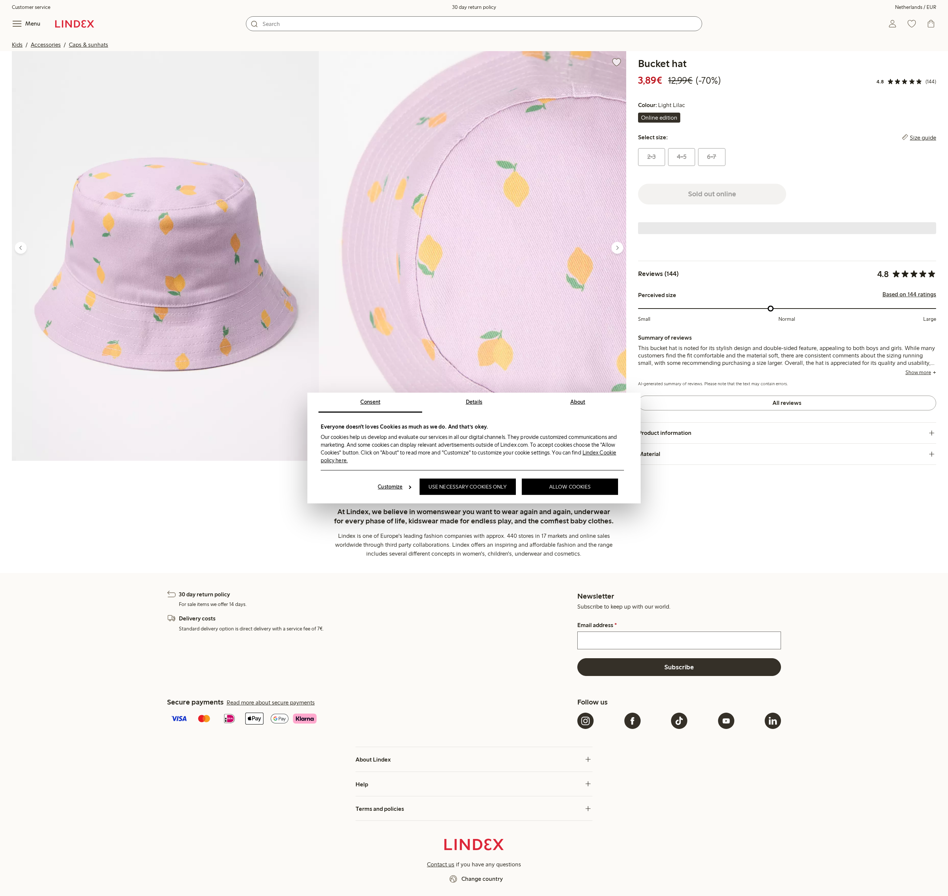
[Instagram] (585, 721)
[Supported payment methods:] (370, 719)
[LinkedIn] (773, 721)
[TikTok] (679, 721)
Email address (597, 625)
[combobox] (474, 23)
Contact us (440, 864)
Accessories (46, 44)
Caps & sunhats (88, 44)
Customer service (31, 7)
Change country (482, 878)
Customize (390, 486)
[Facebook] (632, 721)
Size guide (923, 137)
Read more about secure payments (271, 702)
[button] (165, 256)
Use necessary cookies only (467, 486)
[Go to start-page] (74, 24)
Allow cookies (570, 486)
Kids (17, 44)
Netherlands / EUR (915, 7)
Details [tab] (474, 402)
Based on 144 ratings (909, 294)
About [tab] (577, 402)
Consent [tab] (370, 402)
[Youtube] (726, 721)
